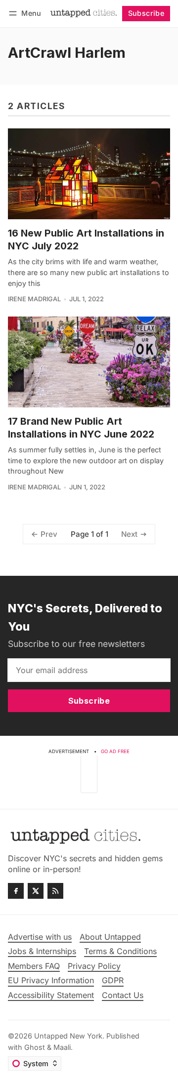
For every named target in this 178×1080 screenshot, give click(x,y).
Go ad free (115, 751)
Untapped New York (68, 1036)
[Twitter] (36, 891)
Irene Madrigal (34, 299)
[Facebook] (16, 891)
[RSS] (55, 891)
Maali (62, 1047)
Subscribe (146, 13)
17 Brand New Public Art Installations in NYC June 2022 (81, 427)
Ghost (34, 1047)
